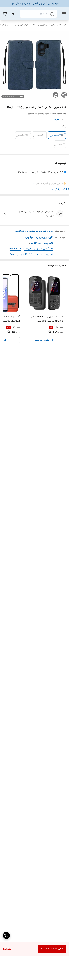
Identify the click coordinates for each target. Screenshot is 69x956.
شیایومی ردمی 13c (43, 254)
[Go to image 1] (21, 96)
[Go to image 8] (5, 96)
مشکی (21, 135)
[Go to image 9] (3, 96)
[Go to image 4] (13, 96)
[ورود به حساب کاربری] (14, 13)
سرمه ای (55, 135)
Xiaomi (56, 120)
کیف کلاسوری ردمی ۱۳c (20, 254)
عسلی (60, 144)
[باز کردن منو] (63, 13)
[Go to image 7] (7, 96)
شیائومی (29, 237)
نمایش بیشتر (62, 189)
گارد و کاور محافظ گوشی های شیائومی (34, 231)
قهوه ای (39, 135)
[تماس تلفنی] (6, 935)
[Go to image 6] (9, 96)
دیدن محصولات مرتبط (52, 949)
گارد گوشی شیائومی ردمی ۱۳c (38, 248)
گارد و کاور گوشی (21, 24)
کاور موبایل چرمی (44, 237)
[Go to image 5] (11, 96)
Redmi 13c (15, 248)
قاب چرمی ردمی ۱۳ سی (41, 243)
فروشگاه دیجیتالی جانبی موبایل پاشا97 (49, 24)
